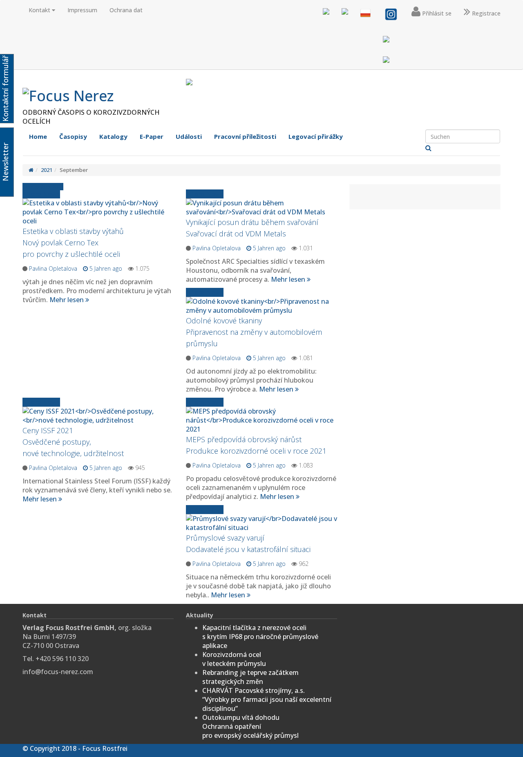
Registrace (485, 13)
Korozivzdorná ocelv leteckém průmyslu (234, 659)
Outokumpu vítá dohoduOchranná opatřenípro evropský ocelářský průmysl (250, 726)
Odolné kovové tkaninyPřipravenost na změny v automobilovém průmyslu (254, 332)
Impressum (82, 10)
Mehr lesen (289, 279)
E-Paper (151, 136)
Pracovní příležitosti (245, 136)
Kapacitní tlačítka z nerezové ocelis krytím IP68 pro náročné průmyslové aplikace (260, 636)
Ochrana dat (126, 10)
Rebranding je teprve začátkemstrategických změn (250, 677)
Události (189, 136)
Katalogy (113, 136)
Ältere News (205, 193)
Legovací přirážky (315, 136)
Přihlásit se (435, 13)
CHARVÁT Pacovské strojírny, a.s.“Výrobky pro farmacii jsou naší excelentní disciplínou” (266, 699)
